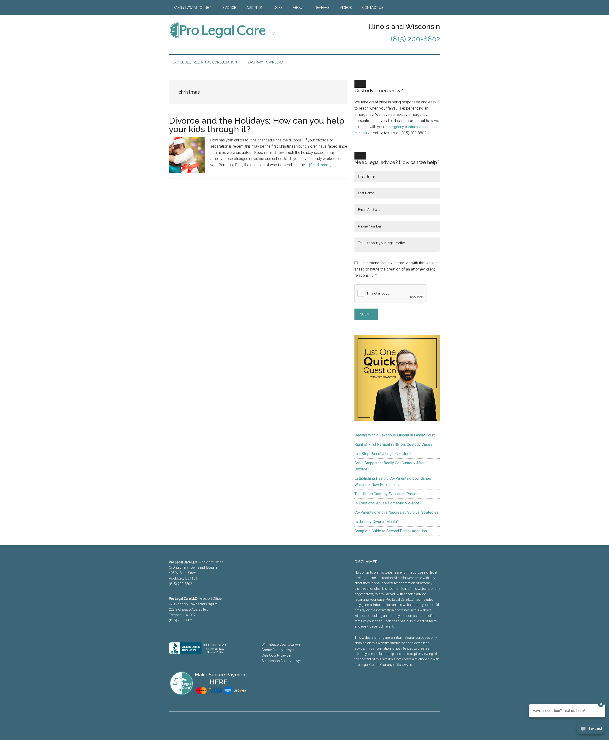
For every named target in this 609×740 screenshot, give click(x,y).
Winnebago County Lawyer (282, 644)
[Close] (360, 84)
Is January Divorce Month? (376, 521)
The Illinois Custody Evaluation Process (387, 494)
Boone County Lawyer (278, 650)
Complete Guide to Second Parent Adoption (390, 531)
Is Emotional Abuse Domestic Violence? (387, 503)
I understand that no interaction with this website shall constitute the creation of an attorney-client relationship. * (396, 269)
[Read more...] (320, 165)
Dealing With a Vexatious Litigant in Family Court (394, 435)
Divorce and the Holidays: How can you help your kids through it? (256, 125)
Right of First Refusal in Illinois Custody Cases (393, 444)
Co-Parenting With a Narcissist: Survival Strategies (396, 512)
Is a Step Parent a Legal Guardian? (383, 453)
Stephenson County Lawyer (282, 661)
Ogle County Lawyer (276, 655)
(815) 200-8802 (415, 39)
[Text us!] (591, 730)
